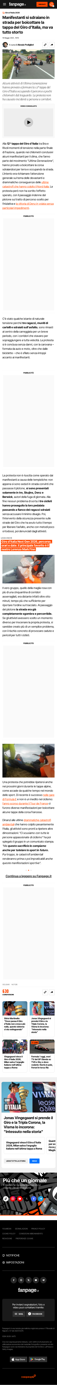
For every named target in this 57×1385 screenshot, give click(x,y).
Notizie (14, 984)
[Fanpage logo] (17, 4)
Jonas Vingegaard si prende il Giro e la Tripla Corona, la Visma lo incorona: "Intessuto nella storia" (28, 1125)
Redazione (7, 1238)
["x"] (26, 1198)
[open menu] (3, 4)
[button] (52, 45)
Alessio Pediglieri (25, 44)
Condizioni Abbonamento (31, 1233)
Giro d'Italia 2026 (12, 13)
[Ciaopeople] (28, 1377)
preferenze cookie (24, 1238)
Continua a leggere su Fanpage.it (29, 876)
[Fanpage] (28, 1290)
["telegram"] (40, 1198)
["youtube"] (19, 1198)
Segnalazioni (21, 1229)
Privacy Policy (38, 1229)
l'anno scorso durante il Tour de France (25, 803)
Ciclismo (6, 984)
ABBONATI (42, 4)
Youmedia (6, 1229)
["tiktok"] (6, 1198)
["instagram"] (13, 1198)
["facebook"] (33, 1198)
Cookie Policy (8, 1233)
